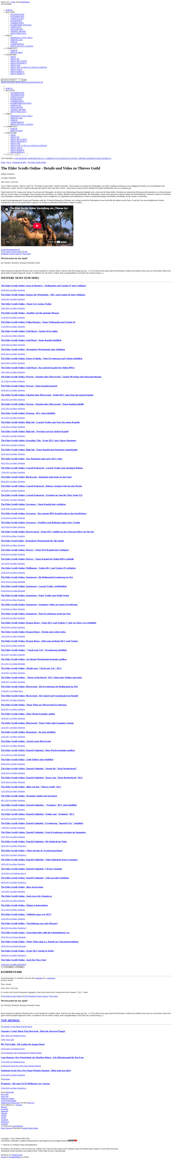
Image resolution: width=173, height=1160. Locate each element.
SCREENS (32, 82)
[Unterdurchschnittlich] (12, 263)
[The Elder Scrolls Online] (14, 252)
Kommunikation (15, 1157)
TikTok (3, 1115)
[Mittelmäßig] (20, 263)
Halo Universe (6, 1128)
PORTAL (9, 10)
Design (3, 1157)
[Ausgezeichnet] (36, 263)
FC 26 (78, 158)
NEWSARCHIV (16, 107)
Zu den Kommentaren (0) (10, 250)
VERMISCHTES (17, 101)
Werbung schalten (7, 1099)
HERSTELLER (16, 118)
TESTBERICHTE (17, 95)
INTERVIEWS (16, 99)
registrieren (51, 978)
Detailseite (5, 254)
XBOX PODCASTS (18, 112)
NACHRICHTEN (17, 93)
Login (13, 2)
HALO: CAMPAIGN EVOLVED (51, 158)
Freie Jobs (4, 1096)
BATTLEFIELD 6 (104, 158)
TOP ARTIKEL (10, 1020)
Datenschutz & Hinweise (10, 1103)
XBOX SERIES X (17, 74)
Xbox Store (53, 996)
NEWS (9, 82)
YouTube (4, 1124)
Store (26, 254)
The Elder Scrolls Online (37, 162)
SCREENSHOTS (17, 122)
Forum (11, 254)
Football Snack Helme (30, 1128)
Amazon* (45, 996)
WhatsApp (5, 1122)
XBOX (13, 135)
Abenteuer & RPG (19, 162)
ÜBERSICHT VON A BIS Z (21, 116)
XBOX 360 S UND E (18, 139)
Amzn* (18, 254)
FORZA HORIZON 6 (88, 158)
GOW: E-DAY (70, 158)
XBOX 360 (14, 137)
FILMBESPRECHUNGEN (20, 103)
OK (25, 80)
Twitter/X (4, 1120)
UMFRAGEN (15, 105)
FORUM (39, 82)
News (9, 162)
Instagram (4, 1111)
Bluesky (19, 1105)
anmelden (38, 978)
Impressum (10, 1092)
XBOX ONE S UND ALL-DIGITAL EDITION (28, 67)
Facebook (4, 1109)
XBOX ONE (15, 143)
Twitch (3, 1118)
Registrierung (25, 2)
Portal (3, 162)
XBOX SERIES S (17, 72)
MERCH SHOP (16, 131)
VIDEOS (24, 82)
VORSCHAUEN (17, 97)
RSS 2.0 (31, 1103)
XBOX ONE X (16, 69)
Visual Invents (17, 1155)
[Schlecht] (4, 263)
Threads (4, 1113)
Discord (4, 1107)
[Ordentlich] (28, 263)
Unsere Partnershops (8, 1101)
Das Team (4, 1094)
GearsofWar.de (17, 1126)
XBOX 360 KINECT (18, 141)
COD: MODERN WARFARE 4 (26, 158)
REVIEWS (16, 82)
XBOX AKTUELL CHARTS (21, 124)
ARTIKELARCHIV (18, 110)
